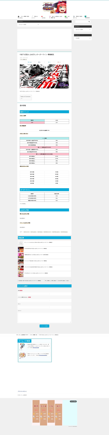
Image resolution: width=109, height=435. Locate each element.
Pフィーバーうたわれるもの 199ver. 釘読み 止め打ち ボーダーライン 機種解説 (38, 242)
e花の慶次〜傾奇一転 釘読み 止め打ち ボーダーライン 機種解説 (30, 280)
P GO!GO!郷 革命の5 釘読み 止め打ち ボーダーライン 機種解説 (36, 248)
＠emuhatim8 (36, 347)
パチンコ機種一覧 (23, 59)
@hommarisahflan (43, 355)
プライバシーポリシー (22, 391)
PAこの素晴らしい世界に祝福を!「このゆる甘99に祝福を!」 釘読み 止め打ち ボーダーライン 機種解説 (58, 280)
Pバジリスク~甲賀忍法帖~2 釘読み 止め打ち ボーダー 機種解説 (36, 260)
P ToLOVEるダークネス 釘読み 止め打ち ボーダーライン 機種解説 (36, 273)
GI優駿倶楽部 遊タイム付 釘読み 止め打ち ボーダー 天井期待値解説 (36, 254)
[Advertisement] (44, 39)
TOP (23, 334)
